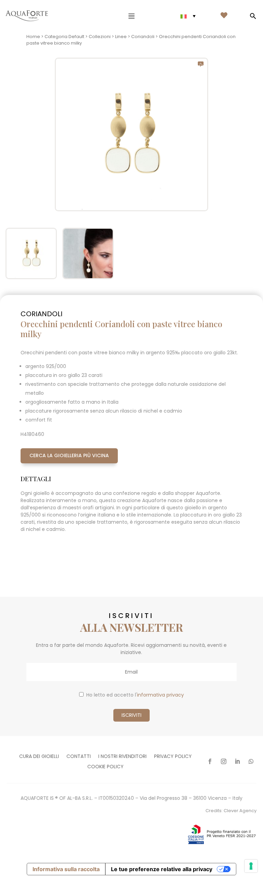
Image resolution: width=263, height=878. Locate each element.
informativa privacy (160, 694)
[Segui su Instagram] (223, 761)
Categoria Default (64, 36)
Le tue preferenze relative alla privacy (161, 869)
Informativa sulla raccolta (66, 869)
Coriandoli (142, 36)
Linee (121, 36)
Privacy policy (173, 757)
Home (33, 36)
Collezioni (100, 36)
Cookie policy (105, 767)
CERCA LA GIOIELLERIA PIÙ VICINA (69, 455)
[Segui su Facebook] (209, 761)
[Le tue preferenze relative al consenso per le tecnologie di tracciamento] (251, 866)
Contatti (78, 757)
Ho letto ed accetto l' (135, 694)
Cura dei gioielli (39, 757)
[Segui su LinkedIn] (237, 761)
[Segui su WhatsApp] (251, 761)
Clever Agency (240, 810)
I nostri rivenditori (122, 757)
